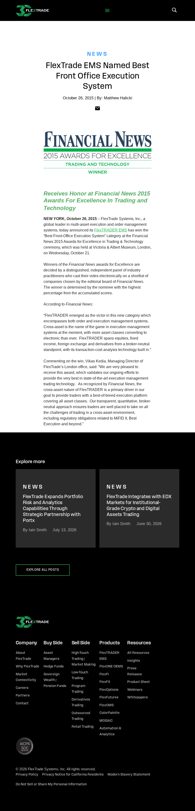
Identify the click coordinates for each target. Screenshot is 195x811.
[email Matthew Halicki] (97, 108)
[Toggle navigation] (107, 11)
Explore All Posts (42, 570)
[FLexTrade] (32, 10)
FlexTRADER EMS (110, 230)
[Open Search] (174, 10)
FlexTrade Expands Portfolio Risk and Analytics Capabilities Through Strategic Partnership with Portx (53, 508)
